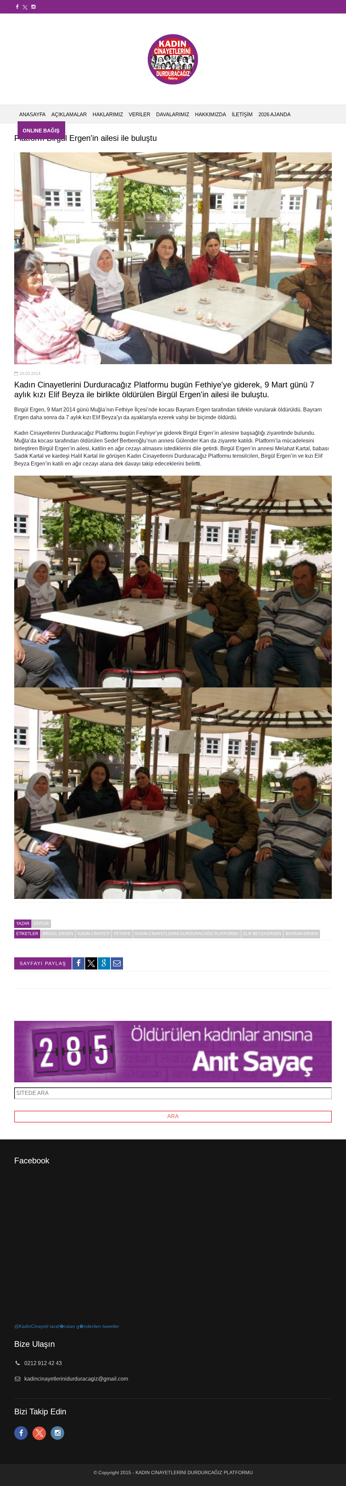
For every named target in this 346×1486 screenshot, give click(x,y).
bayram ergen (302, 933)
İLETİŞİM (242, 114)
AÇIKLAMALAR (69, 114)
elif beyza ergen (262, 933)
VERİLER (139, 114)
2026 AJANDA (274, 114)
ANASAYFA (32, 114)
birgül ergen (58, 933)
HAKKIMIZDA (210, 114)
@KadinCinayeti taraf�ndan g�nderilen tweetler (66, 1326)
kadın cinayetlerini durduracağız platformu (187, 933)
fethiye (122, 933)
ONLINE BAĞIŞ (41, 130)
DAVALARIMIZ (172, 114)
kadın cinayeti (93, 933)
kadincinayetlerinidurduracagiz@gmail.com (76, 1379)
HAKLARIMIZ (108, 114)
